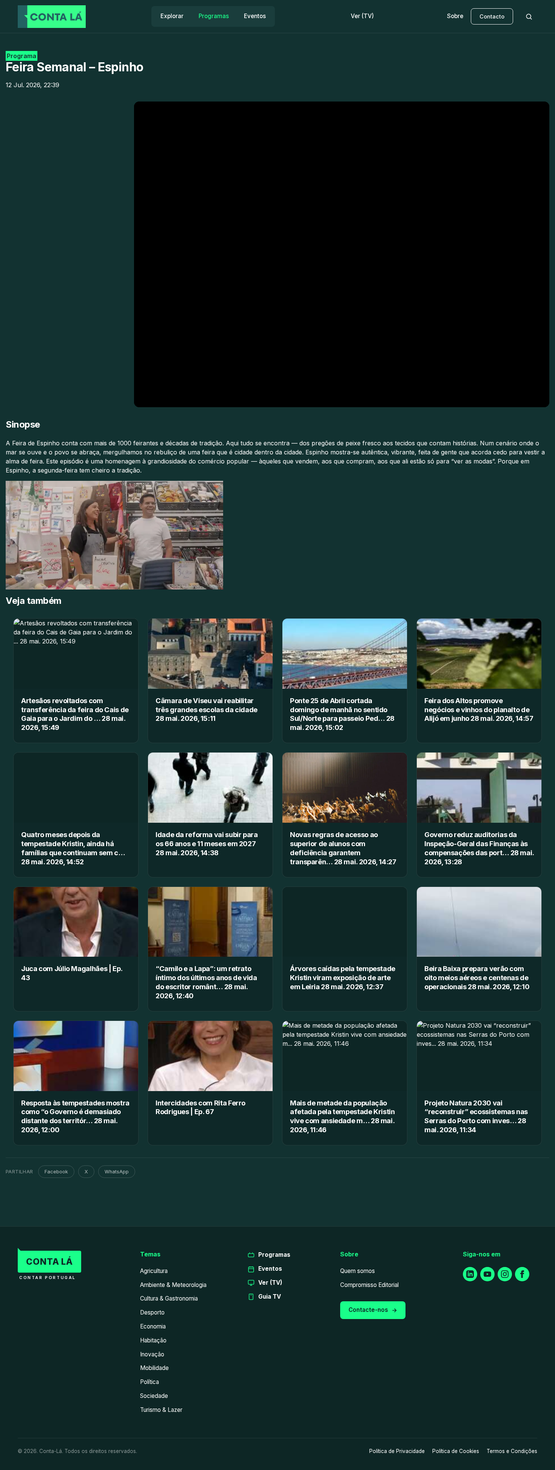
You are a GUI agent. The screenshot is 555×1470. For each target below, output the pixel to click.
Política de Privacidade (397, 1451)
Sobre (455, 16)
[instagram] (505, 1274)
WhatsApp (117, 1171)
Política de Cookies (455, 1451)
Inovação (152, 1354)
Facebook (56, 1171)
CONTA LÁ (49, 1261)
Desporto (152, 1312)
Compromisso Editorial (369, 1284)
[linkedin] (470, 1274)
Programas (214, 16)
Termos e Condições (512, 1451)
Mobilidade (154, 1367)
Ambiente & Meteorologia (173, 1284)
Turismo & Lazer (161, 1409)
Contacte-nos (368, 1309)
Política (149, 1381)
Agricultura (154, 1271)
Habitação (153, 1340)
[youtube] (487, 1274)
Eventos (255, 16)
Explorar (171, 16)
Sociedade (154, 1395)
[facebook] (522, 1274)
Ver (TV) (362, 16)
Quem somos (357, 1271)
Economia (153, 1326)
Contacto (491, 16)
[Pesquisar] (529, 16)
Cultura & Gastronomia (169, 1298)
